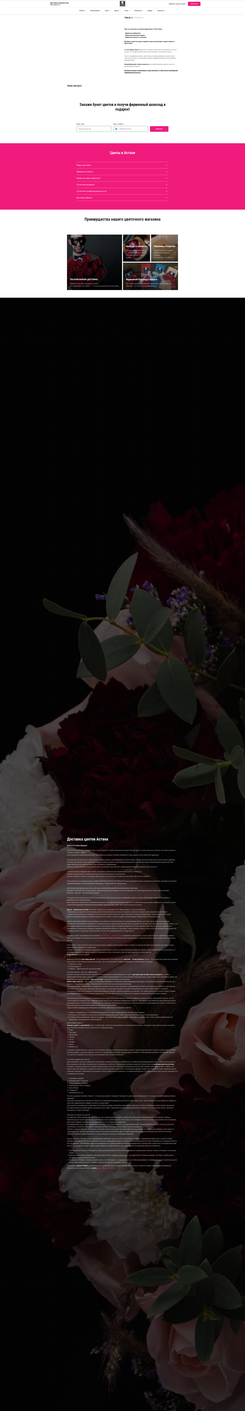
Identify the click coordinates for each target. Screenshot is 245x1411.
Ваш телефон (118, 124)
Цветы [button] (116, 10)
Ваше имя (80, 124)
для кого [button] (161, 10)
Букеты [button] (82, 10)
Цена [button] (107, 10)
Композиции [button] (95, 10)
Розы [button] (127, 10)
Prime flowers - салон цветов (110, 935)
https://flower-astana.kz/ (106, 1168)
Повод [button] (149, 10)
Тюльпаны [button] (138, 10)
